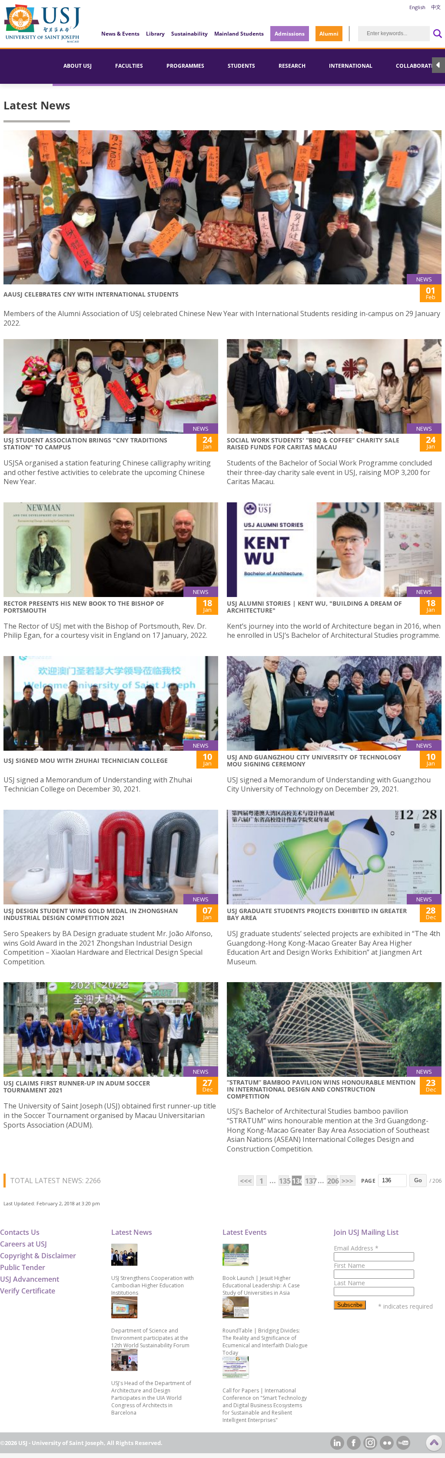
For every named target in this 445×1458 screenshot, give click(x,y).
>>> (347, 1181)
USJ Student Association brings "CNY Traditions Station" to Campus (85, 443)
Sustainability (189, 33)
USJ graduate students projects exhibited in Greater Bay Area (317, 914)
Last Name (349, 1283)
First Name (349, 1265)
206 (332, 1181)
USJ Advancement (29, 1279)
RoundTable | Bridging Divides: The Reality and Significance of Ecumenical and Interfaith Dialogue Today (265, 1341)
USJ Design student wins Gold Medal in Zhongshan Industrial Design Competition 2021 (90, 914)
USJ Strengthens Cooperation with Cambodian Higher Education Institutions (152, 1285)
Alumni (329, 33)
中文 (436, 7)
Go (418, 1180)
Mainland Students (239, 33)
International (350, 65)
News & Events (120, 33)
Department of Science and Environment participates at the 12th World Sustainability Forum (150, 1338)
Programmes (185, 65)
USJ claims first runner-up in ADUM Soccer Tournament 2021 (76, 1086)
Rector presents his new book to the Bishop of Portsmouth (83, 606)
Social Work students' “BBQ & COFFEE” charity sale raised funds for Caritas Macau (313, 443)
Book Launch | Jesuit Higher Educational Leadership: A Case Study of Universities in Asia (261, 1285)
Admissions (290, 33)
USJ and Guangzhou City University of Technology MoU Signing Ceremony (314, 760)
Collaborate (415, 65)
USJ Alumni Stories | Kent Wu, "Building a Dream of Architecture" (314, 606)
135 (284, 1181)
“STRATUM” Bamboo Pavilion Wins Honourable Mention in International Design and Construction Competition (321, 1089)
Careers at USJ (23, 1244)
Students (241, 65)
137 (310, 1181)
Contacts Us (20, 1232)
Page (368, 1180)
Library (155, 33)
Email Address (356, 1248)
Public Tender (22, 1267)
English (417, 7)
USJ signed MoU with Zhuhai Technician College (85, 760)
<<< (246, 1181)
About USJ (77, 65)
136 (297, 1181)
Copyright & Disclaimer (38, 1255)
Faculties (129, 65)
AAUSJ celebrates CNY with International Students (91, 294)
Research (292, 65)
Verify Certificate (27, 1291)
